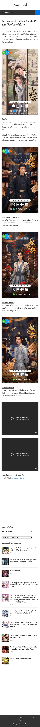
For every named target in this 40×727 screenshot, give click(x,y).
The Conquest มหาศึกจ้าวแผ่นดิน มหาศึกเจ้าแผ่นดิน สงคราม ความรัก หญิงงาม (23, 648)
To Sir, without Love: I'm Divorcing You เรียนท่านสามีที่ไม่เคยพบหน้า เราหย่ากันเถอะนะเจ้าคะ (24, 584)
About (15, 718)
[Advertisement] (20, 502)
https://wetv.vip (19, 478)
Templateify (23, 724)
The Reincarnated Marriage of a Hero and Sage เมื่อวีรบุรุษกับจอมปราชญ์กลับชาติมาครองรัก (24, 624)
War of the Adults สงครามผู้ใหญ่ (20, 658)
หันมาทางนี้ (20, 5)
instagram (20, 720)
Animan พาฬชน (15, 571)
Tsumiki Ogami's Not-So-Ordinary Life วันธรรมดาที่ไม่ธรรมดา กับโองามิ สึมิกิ (23, 612)
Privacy (22, 718)
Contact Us (31, 718)
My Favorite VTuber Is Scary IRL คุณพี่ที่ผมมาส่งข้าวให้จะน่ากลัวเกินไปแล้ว (23, 549)
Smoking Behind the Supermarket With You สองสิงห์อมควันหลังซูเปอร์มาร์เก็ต (24, 560)
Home (7, 718)
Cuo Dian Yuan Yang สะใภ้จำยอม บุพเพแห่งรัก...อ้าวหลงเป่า (24, 636)
